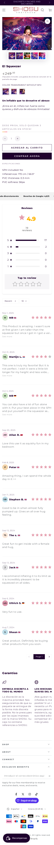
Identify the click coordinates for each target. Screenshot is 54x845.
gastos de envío (29, 77)
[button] (42, 10)
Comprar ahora (27, 156)
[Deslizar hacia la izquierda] (4, 2)
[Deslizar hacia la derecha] (49, 2)
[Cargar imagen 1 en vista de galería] (12, 55)
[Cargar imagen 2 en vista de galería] (19, 55)
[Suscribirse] (50, 776)
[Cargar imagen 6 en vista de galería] (42, 55)
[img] (41, 319)
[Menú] (4, 10)
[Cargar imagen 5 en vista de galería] (34, 55)
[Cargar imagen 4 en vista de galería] (27, 55)
